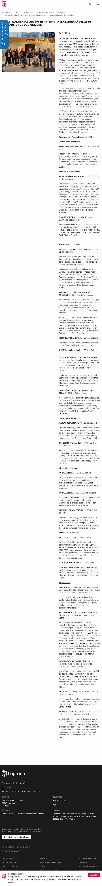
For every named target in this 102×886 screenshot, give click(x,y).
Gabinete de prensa (10, 866)
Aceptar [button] (94, 875)
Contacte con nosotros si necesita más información (23, 814)
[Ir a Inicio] (4, 4)
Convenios (82, 862)
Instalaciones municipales (50, 862)
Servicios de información (12, 862)
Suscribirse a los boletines (16, 837)
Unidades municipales (16, 846)
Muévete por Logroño (49, 870)
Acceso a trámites (9, 870)
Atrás (7, 13)
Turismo (43, 866)
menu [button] (98, 3)
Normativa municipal (87, 858)
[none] (98, 4)
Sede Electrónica (12, 851)
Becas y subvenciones (87, 866)
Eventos (43, 858)
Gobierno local (8, 858)
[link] (90, 4)
